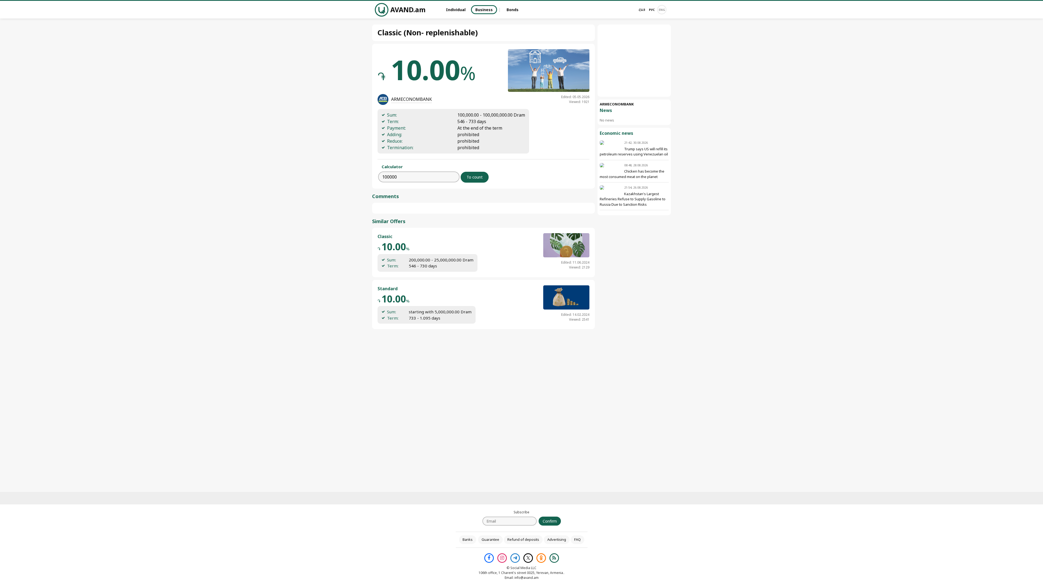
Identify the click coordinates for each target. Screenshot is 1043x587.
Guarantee (490, 539)
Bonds (513, 9)
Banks (468, 539)
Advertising (556, 539)
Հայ (642, 10)
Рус (652, 10)
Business (484, 9)
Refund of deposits (523, 539)
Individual (456, 9)
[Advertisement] (634, 61)
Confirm (550, 521)
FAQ (577, 539)
